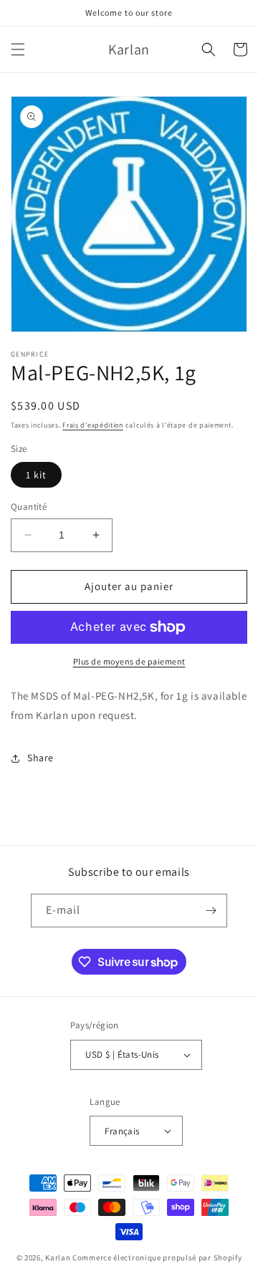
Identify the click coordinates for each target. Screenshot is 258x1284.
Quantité (29, 507)
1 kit (36, 474)
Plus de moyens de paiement (129, 661)
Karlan (57, 1257)
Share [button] (40, 757)
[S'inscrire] (210, 910)
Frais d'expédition (92, 425)
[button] (18, 49)
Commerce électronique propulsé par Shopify (157, 1257)
